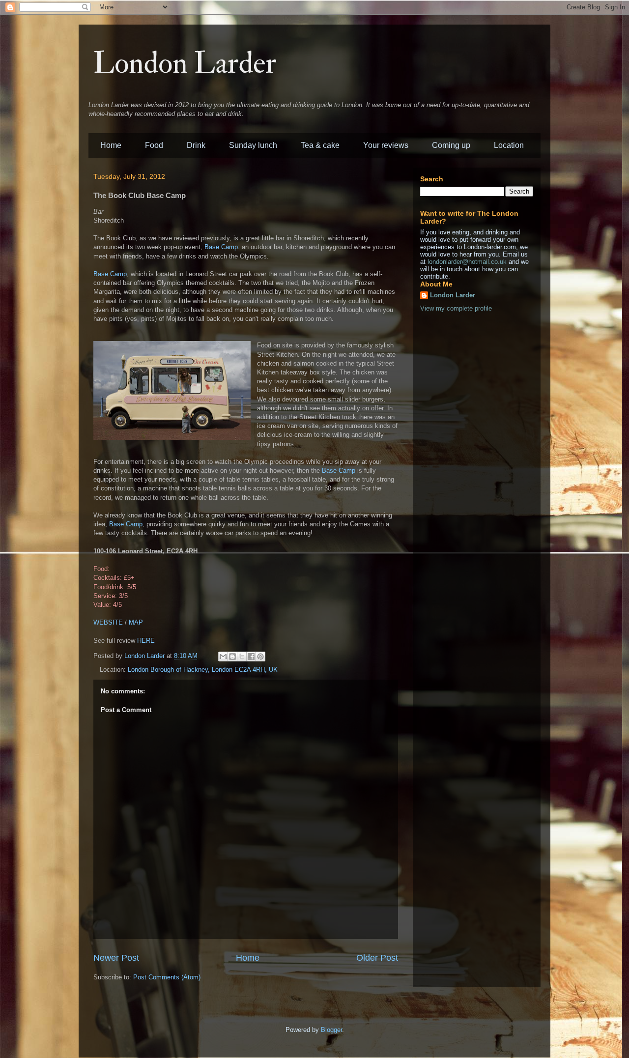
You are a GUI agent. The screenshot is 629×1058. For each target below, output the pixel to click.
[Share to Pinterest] (260, 656)
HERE (146, 640)
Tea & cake (320, 145)
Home (110, 145)
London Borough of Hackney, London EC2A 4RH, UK (203, 669)
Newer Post (116, 958)
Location (509, 145)
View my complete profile (456, 308)
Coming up (451, 145)
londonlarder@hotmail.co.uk (467, 261)
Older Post (377, 958)
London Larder (185, 63)
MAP (136, 622)
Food (154, 145)
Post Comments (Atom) (166, 977)
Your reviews (385, 145)
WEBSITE (108, 622)
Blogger (331, 1029)
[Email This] (223, 656)
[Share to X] (242, 656)
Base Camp (221, 247)
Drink (196, 145)
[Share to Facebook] (251, 656)
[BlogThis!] (232, 656)
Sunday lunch (253, 145)
